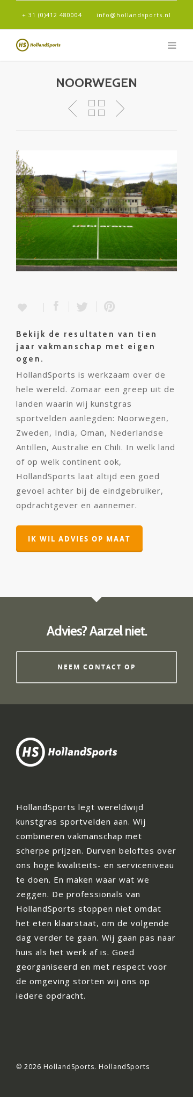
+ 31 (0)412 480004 (52, 15)
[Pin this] (107, 306)
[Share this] (56, 306)
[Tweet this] (83, 306)
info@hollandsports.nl (133, 15)
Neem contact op (96, 667)
